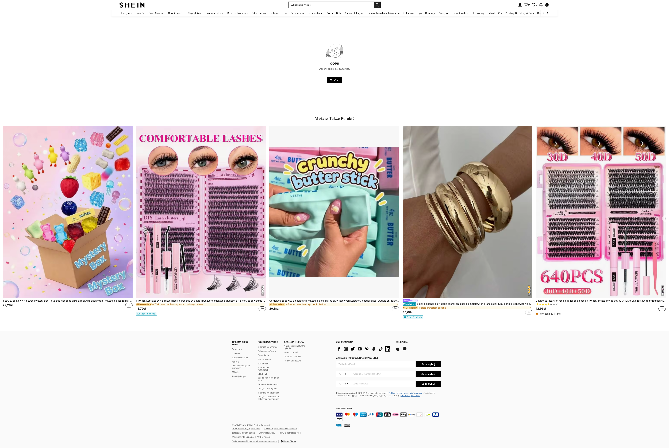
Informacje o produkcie (268, 393)
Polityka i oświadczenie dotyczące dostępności (269, 397)
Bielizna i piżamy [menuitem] (278, 13)
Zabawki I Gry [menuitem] (495, 13)
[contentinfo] (388, 416)
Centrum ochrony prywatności (246, 428)
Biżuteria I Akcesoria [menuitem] (237, 13)
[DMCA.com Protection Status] (347, 425)
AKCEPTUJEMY (344, 408)
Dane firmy (237, 349)
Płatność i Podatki (292, 356)
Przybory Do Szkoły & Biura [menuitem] (519, 13)
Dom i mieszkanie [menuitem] (215, 13)
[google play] (404, 350)
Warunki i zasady (267, 433)
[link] (527, 5)
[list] (364, 349)
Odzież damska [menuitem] (176, 13)
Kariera (235, 362)
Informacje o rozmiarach (264, 368)
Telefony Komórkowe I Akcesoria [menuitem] (382, 13)
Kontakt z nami (291, 352)
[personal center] (520, 5)
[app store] (397, 350)
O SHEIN (236, 353)
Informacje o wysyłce (268, 347)
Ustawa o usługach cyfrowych (241, 366)
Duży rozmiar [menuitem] (297, 13)
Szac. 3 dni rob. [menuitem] (157, 13)
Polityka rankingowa (267, 388)
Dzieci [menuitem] (329, 13)
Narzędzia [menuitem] (444, 13)
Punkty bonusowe (292, 361)
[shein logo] (132, 4)
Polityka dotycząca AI (289, 433)
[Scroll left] (543, 13)
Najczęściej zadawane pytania (294, 347)
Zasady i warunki (240, 357)
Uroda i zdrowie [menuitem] (315, 13)
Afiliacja (235, 372)
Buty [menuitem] (338, 13)
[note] (146, 313)
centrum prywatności (410, 395)
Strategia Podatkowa (268, 384)
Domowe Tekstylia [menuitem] (353, 13)
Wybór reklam (263, 437)
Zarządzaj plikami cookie (243, 433)
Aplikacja (401, 342)
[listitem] (68, 220)
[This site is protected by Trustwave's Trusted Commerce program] (338, 425)
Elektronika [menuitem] (408, 13)
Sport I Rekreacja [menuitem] (426, 13)
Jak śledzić (263, 364)
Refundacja (263, 355)
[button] (541, 5)
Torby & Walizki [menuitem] (460, 13)
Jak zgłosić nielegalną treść (268, 379)
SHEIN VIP (263, 374)
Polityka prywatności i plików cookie (405, 393)
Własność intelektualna (243, 437)
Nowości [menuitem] (141, 13)
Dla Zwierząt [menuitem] (478, 13)
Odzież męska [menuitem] (259, 13)
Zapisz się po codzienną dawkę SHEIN (357, 358)
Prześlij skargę (239, 376)
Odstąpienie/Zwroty (267, 351)
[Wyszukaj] (377, 5)
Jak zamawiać (264, 359)
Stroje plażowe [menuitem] (194, 13)
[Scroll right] (547, 13)
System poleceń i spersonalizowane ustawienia (254, 441)
